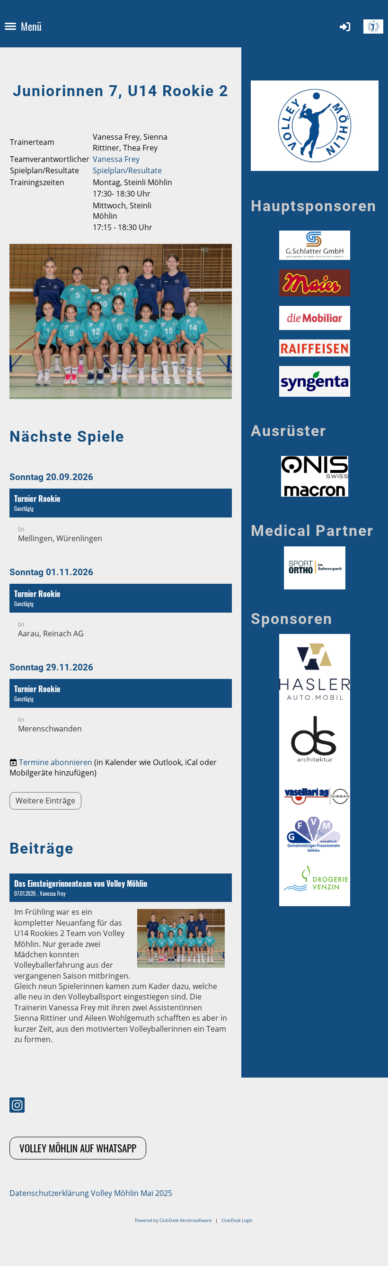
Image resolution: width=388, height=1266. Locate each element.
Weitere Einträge (45, 800)
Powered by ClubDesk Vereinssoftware (173, 1220)
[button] (120, 521)
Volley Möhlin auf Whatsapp (77, 1148)
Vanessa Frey (116, 159)
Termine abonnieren (55, 762)
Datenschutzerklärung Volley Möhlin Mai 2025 (90, 1193)
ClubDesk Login (237, 1220)
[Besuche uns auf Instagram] (17, 1107)
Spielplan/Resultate (127, 170)
